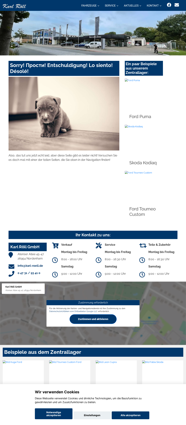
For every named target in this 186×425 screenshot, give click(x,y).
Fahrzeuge (89, 5)
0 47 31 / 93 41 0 (29, 273)
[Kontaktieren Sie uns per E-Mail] (177, 5)
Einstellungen (92, 415)
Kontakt (153, 5)
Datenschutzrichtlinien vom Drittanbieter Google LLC (73, 311)
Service (110, 5)
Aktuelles (131, 5)
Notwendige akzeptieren (53, 414)
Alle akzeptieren (130, 415)
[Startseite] (14, 6)
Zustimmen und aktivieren (93, 318)
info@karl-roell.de (30, 265)
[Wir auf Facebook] (169, 5)
